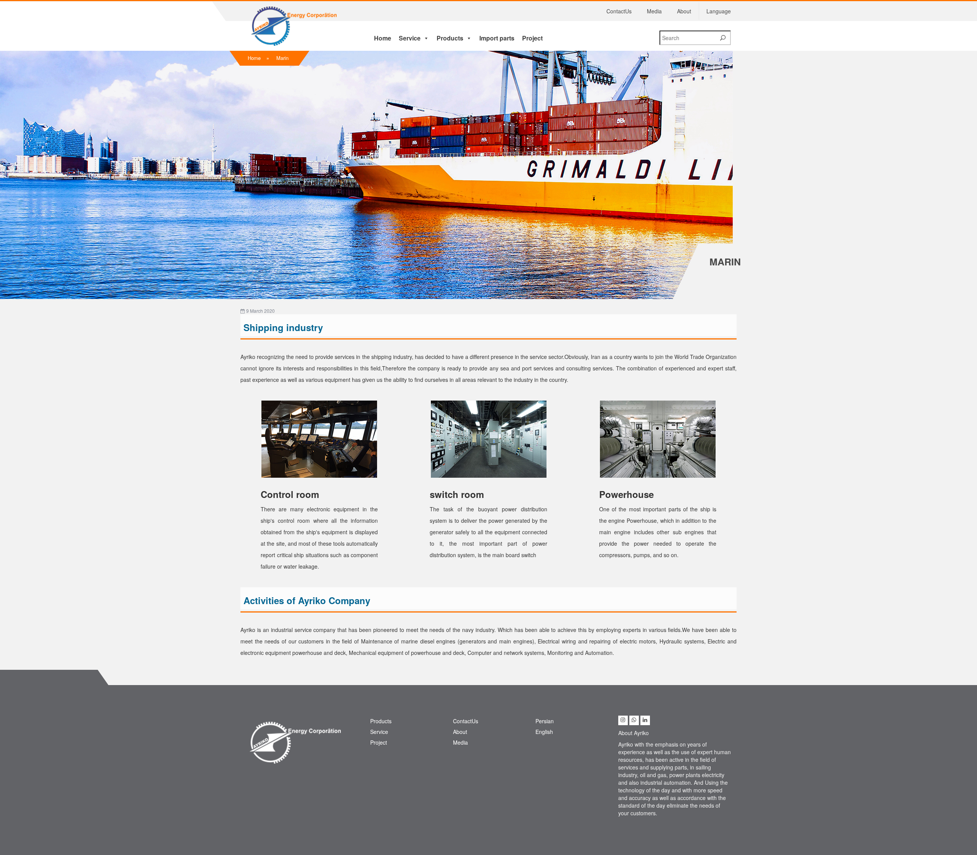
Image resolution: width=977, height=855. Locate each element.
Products (450, 38)
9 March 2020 (260, 310)
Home (382, 38)
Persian (544, 721)
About (684, 11)
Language (718, 11)
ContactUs (619, 11)
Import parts (496, 38)
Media (654, 11)
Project (532, 38)
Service (410, 38)
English (544, 731)
